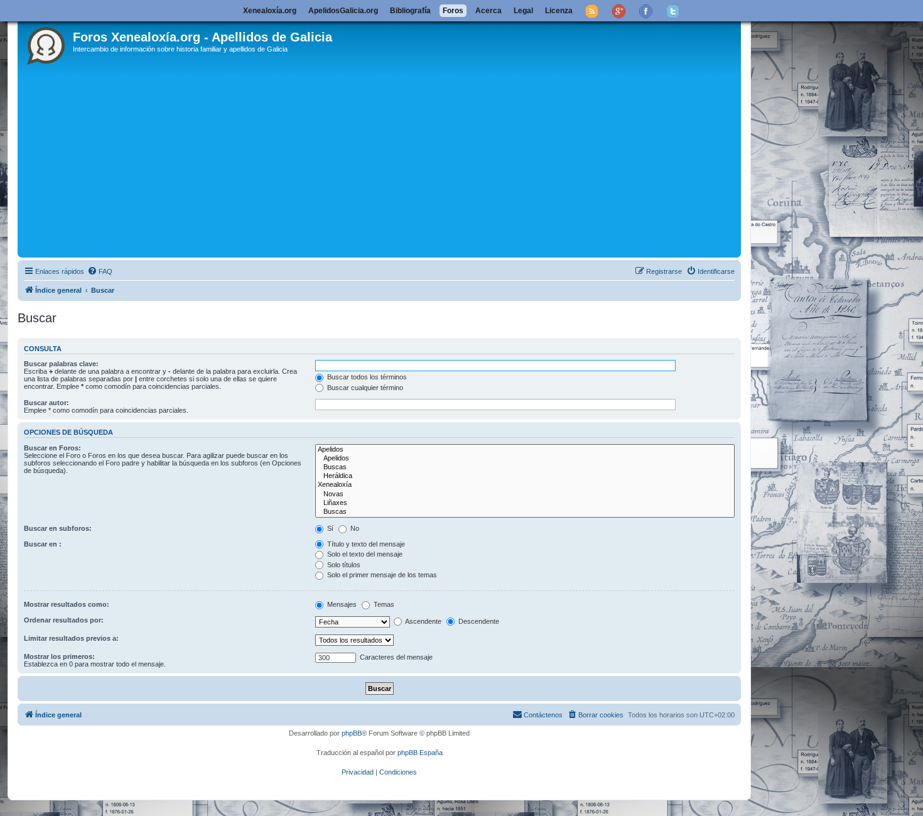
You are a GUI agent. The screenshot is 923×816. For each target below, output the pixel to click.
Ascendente (422, 621)
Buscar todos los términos (366, 377)
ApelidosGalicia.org (343, 10)
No (353, 528)
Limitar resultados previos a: (71, 638)
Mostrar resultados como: (66, 604)
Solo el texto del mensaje (363, 554)
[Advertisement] (397, 160)
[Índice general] (47, 43)
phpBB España (420, 752)
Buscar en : (43, 544)
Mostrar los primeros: (59, 656)
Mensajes (341, 604)
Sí (329, 528)
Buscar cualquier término (364, 387)
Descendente (477, 621)
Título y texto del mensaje (365, 544)
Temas (383, 604)
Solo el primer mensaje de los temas (381, 575)
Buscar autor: (46, 402)
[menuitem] (99, 271)
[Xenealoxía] (524, 485)
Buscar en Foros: (52, 448)
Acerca (488, 10)
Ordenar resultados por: (64, 620)
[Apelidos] (524, 449)
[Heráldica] (524, 476)
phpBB (352, 733)
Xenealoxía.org (269, 10)
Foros (453, 10)
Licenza (559, 10)
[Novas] (524, 494)
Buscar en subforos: (58, 528)
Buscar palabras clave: (61, 363)
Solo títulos (342, 564)
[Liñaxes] (524, 503)
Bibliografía (410, 10)
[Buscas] (524, 467)
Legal (523, 10)
